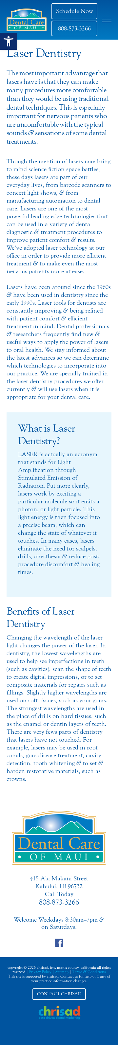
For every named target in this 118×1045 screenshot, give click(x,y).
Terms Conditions (89, 971)
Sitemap (62, 971)
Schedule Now (74, 11)
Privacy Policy (40, 971)
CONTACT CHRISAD (59, 994)
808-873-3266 (74, 28)
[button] (8, 41)
